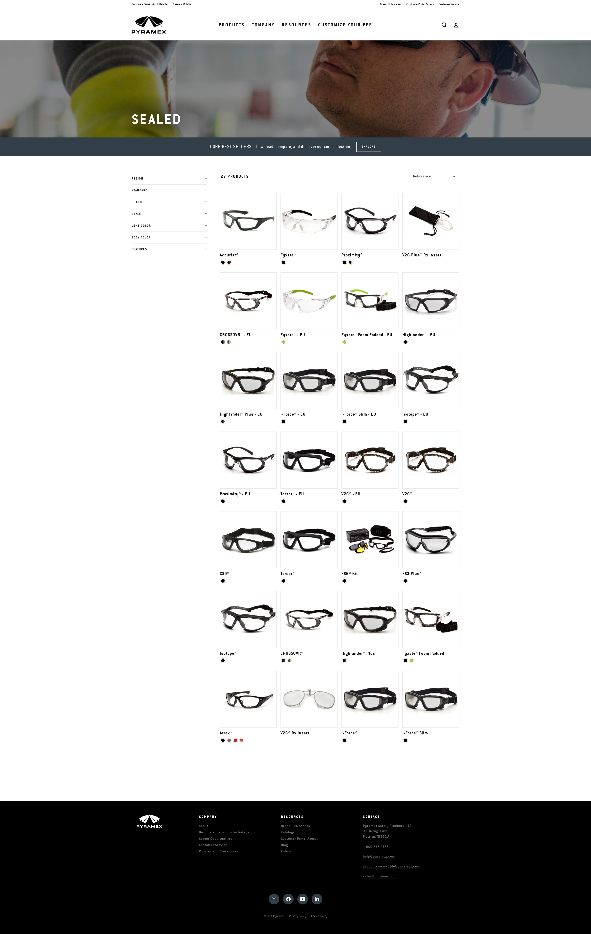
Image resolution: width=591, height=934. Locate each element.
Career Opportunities (216, 839)
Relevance (422, 176)
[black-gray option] (223, 421)
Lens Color (141, 226)
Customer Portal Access (420, 4)
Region (137, 178)
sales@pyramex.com (380, 876)
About (203, 826)
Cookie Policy (319, 916)
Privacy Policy (297, 916)
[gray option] (229, 740)
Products (231, 25)
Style (136, 214)
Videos (286, 851)
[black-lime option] (351, 262)
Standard (140, 190)
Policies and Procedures (218, 851)
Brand (137, 202)
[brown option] (241, 740)
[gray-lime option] (290, 660)
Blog (284, 845)
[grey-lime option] (229, 342)
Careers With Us (182, 4)
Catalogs (288, 832)
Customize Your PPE (345, 25)
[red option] (235, 740)
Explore (369, 147)
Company (263, 25)
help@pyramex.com (379, 856)
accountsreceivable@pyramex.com (391, 866)
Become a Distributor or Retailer (225, 832)
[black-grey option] (223, 342)
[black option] (223, 262)
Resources (296, 25)
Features (139, 249)
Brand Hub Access (391, 4)
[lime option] (283, 342)
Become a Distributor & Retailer (150, 4)
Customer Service (449, 4)
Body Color (141, 237)
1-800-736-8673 (376, 847)
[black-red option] (229, 262)
